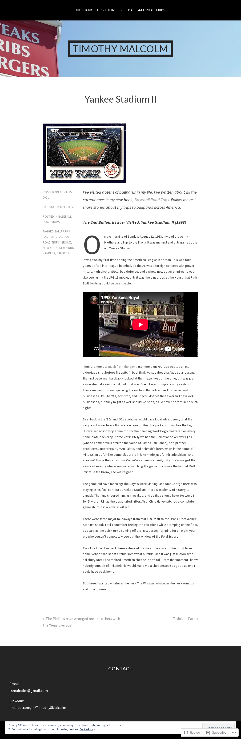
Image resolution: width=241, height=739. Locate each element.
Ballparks (62, 231)
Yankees (63, 253)
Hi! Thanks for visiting (96, 10)
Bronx (66, 242)
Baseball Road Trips (146, 10)
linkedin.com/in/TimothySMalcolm (37, 707)
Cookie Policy (87, 729)
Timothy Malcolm (120, 48)
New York (50, 248)
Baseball (49, 237)
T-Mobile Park (184, 618)
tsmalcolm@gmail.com (28, 690)
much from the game (122, 366)
